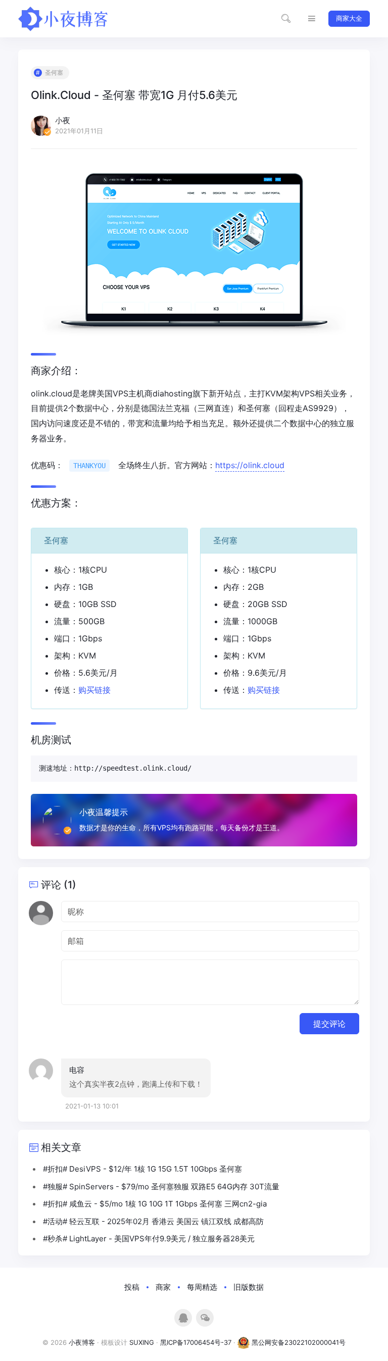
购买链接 (94, 690)
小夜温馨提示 (103, 812)
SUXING (141, 1342)
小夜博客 (82, 1342)
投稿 (131, 1287)
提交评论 (329, 1024)
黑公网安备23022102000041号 (298, 1342)
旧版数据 (248, 1287)
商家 (163, 1287)
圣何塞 (54, 72)
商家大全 (349, 18)
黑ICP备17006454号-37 (195, 1342)
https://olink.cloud (249, 465)
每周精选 (202, 1287)
